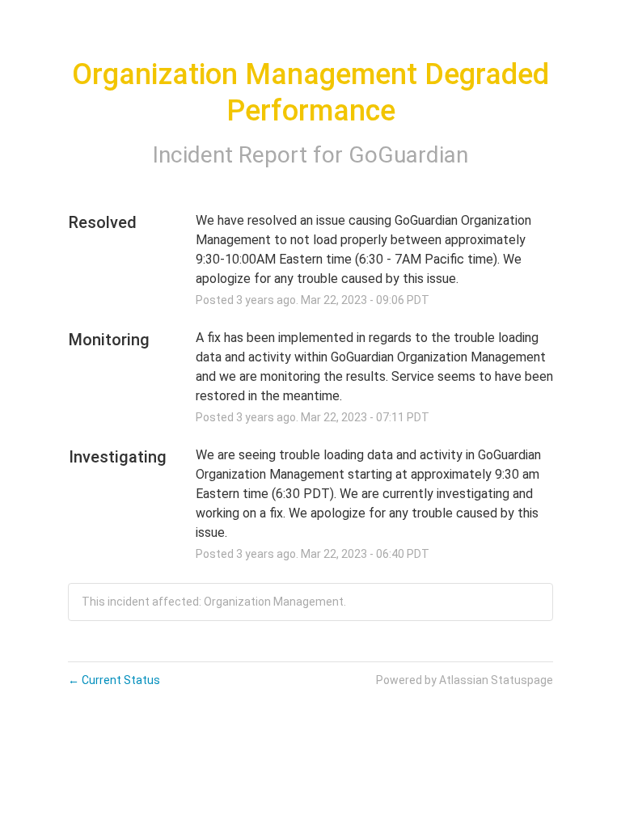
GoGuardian (408, 155)
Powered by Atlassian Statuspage (464, 680)
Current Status (114, 680)
